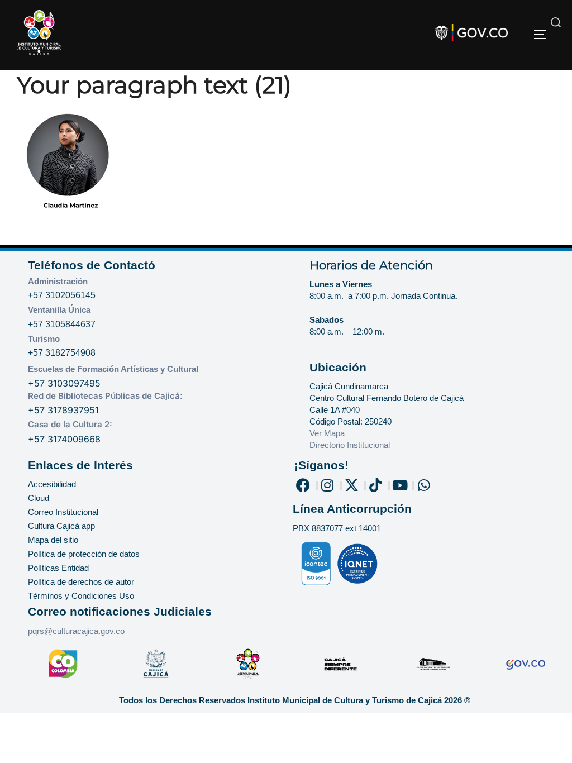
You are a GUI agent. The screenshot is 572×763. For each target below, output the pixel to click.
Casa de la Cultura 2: (70, 424)
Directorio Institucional (350, 445)
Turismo (44, 339)
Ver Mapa (327, 433)
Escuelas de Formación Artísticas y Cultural (113, 369)
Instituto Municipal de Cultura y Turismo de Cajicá (344, 700)
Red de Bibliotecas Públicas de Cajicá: (105, 395)
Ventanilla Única (59, 309)
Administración (58, 281)
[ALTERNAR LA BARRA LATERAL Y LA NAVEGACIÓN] (544, 34)
